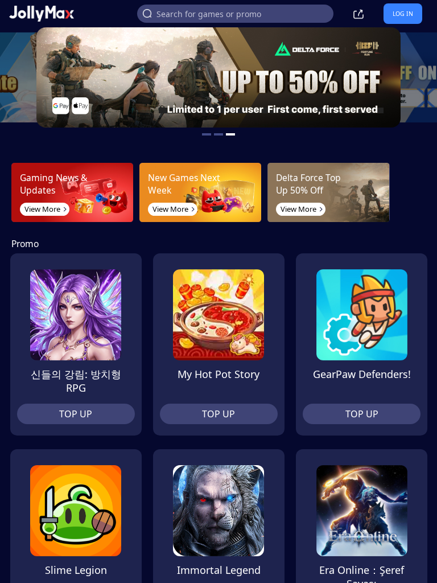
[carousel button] (206, 134)
